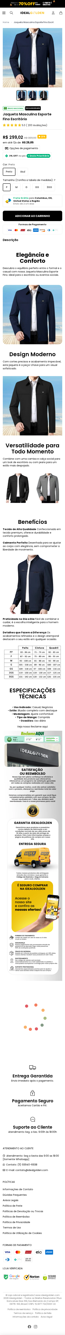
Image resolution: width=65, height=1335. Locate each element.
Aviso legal (46, 1316)
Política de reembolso (19, 1309)
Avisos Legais (10, 1200)
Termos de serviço (23, 1313)
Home (6, 22)
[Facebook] (29, 1327)
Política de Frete (12, 1206)
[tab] (21, 95)
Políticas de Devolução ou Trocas (23, 1211)
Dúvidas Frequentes (15, 1195)
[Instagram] (35, 1327)
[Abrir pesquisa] (11, 13)
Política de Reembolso (16, 1216)
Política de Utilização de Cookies (22, 1233)
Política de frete (43, 1313)
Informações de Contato (18, 1189)
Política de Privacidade (16, 1222)
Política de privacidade (45, 1309)
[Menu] (4, 13)
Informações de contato (26, 1316)
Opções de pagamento (24, 148)
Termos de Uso (12, 1227)
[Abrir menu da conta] (53, 13)
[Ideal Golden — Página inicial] (32, 13)
